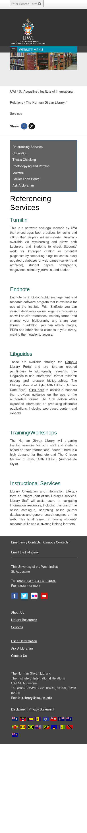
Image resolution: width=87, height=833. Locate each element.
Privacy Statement (41, 709)
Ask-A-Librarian (22, 648)
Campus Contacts (55, 542)
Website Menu (31, 49)
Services (16, 113)
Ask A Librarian (23, 185)
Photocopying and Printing (31, 166)
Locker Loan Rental (26, 179)
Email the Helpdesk (24, 552)
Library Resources (24, 619)
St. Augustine (28, 91)
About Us (17, 612)
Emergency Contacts (26, 542)
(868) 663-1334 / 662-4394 (36, 580)
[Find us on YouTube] (44, 598)
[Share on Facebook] (24, 126)
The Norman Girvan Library (45, 102)
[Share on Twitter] (31, 126)
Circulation (19, 153)
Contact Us (19, 655)
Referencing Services (27, 146)
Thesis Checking (24, 159)
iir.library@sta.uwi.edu (36, 697)
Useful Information (24, 641)
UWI (13, 91)
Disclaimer (18, 709)
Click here (36, 389)
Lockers (18, 172)
